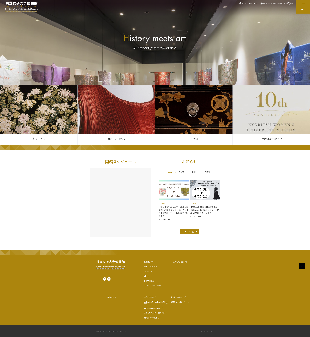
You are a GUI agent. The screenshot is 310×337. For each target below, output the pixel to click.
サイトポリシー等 (206, 331)
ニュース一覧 (188, 231)
